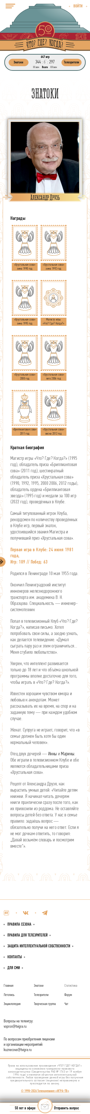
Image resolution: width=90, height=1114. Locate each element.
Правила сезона (19, 924)
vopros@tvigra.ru (15, 1026)
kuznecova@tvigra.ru (18, 1050)
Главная (8, 986)
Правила (27, 935)
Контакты (14, 957)
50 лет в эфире (25, 1109)
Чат (66, 1004)
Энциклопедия (12, 1004)
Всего (45, 67)
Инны (52, 754)
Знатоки (38, 986)
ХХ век (36, 67)
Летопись (9, 995)
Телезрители (41, 995)
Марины (67, 754)
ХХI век (53, 67)
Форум (68, 995)
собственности (38, 946)
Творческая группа (45, 1004)
